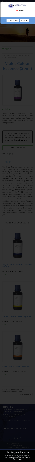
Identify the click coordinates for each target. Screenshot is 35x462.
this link (14, 456)
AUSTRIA (14, 20)
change (24, 20)
